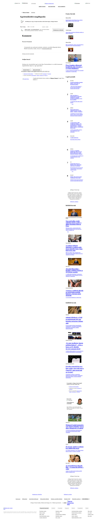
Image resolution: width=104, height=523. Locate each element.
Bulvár (73, 508)
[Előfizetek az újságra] (77, 4)
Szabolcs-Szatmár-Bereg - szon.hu (76, 517)
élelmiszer (67, 314)
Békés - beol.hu (42, 514)
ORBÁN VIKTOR (42, 6)
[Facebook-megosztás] (63, 27)
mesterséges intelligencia (70, 363)
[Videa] (57, 75)
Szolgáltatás (80, 508)
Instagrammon (33, 75)
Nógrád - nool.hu (74, 514)
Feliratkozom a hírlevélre (58, 30)
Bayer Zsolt (69, 398)
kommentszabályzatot (47, 48)
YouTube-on (41, 75)
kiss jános (72, 80)
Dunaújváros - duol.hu (59, 511)
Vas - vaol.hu (90, 512)
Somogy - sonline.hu (75, 516)
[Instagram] (60, 73)
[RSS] (62, 75)
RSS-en (46, 75)
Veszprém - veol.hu (90, 514)
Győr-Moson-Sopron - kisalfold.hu (61, 514)
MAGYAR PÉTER (51, 6)
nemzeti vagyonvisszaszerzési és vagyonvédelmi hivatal (74, 218)
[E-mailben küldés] (58, 27)
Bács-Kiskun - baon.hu (43, 511)
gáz (70, 161)
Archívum (33, 12)
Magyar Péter (68, 17)
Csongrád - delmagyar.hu (43, 517)
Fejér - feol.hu (58, 512)
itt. (42, 30)
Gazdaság (60, 508)
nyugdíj (71, 93)
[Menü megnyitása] (87, 4)
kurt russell (68, 463)
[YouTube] (60, 75)
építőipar (71, 148)
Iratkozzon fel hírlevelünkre (28, 73)
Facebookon (44, 73)
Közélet (53, 508)
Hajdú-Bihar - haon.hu (59, 516)
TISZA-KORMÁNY (61, 6)
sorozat (67, 444)
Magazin (67, 508)
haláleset (71, 107)
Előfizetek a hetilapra (74, 201)
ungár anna (67, 266)
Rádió (87, 508)
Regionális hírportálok (44, 508)
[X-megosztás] (61, 27)
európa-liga (68, 422)
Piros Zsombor (68, 62)
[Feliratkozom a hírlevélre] (25, 3)
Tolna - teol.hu (90, 511)
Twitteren (49, 73)
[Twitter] (62, 73)
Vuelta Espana (68, 30)
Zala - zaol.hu (90, 516)
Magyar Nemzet (26, 12)
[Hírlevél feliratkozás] (68, 394)
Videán (38, 75)
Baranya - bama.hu (42, 512)
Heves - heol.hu (58, 517)
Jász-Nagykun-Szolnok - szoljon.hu (77, 511)
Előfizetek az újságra (68, 494)
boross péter (72, 135)
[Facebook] (57, 73)
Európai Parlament (69, 340)
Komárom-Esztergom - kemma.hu (76, 512)
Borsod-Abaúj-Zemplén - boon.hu (44, 516)
